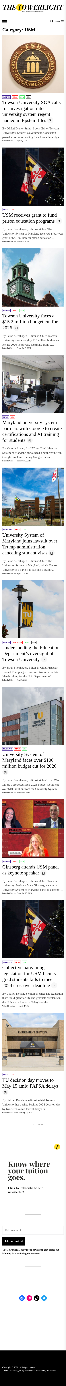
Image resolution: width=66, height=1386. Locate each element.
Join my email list (14, 1241)
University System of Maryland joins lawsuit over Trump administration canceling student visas (29, 544)
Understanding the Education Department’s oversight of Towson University (31, 653)
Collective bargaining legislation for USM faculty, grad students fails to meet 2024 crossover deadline (29, 976)
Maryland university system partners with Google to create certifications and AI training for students (32, 431)
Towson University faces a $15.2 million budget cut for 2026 (30, 321)
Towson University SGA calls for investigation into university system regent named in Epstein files (31, 111)
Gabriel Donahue (8, 1006)
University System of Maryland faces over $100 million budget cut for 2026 (29, 760)
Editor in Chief (7, 141)
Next (40, 1124)
